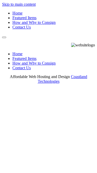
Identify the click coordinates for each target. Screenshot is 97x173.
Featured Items (24, 18)
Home (17, 13)
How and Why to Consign (34, 22)
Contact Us (21, 27)
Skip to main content (19, 4)
